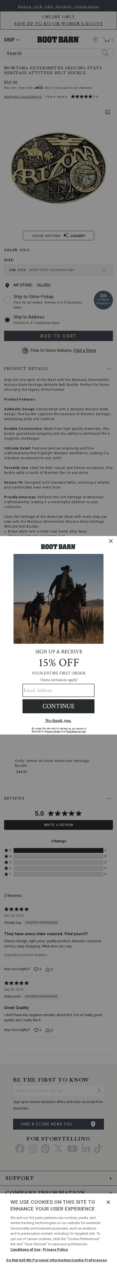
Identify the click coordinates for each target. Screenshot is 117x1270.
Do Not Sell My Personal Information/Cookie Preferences (56, 1260)
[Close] (108, 1202)
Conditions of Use (25, 1249)
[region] (58, 1231)
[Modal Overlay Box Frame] (58, 635)
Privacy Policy (55, 1249)
